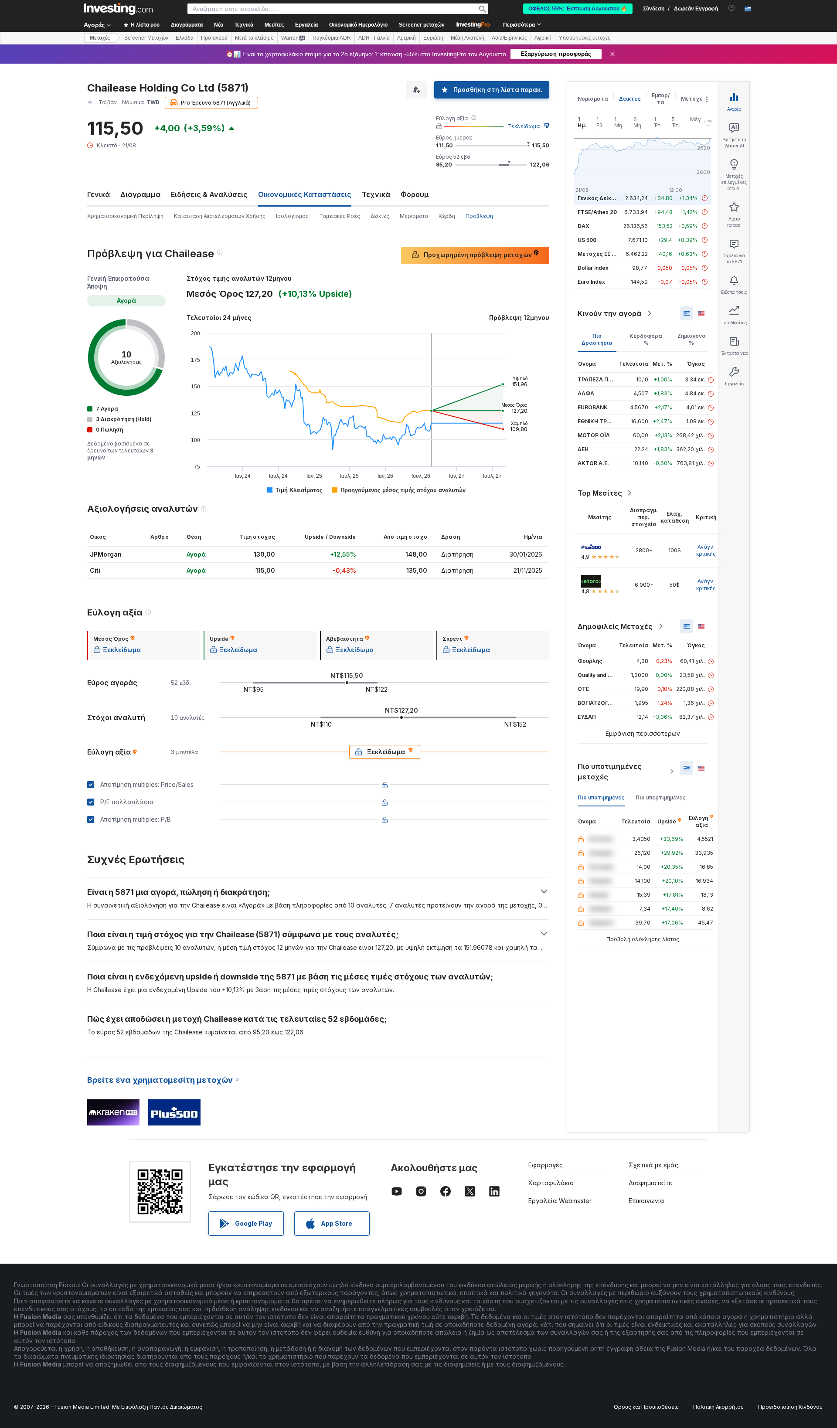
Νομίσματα (593, 98)
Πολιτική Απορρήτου (718, 1407)
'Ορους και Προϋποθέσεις (645, 1407)
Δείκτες (380, 216)
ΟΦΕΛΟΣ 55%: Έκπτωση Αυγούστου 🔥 (577, 9)
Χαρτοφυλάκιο (551, 1183)
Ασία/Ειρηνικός (509, 38)
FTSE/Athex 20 (597, 212)
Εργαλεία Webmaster (560, 1200)
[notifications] (732, 8)
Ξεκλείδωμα (524, 126)
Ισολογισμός (292, 216)
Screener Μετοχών (146, 38)
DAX (583, 226)
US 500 (587, 240)
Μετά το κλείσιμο (254, 38)
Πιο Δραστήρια (597, 339)
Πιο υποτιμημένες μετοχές (610, 771)
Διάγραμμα (140, 194)
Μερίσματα (414, 216)
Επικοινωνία (646, 1200)
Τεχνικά (376, 194)
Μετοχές (693, 98)
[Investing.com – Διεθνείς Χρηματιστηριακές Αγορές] (118, 9)
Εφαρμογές (545, 1165)
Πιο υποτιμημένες (601, 797)
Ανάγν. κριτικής (706, 550)
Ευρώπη (433, 38)
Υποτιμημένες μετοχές (584, 38)
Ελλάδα (185, 38)
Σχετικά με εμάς (653, 1165)
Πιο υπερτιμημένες (661, 797)
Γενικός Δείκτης (599, 198)
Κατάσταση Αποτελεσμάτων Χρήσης (219, 216)
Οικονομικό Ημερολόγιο (358, 25)
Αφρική (542, 38)
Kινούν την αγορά (609, 313)
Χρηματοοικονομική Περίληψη (125, 216)
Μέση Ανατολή (467, 38)
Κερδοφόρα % (645, 339)
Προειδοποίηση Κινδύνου (790, 1407)
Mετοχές (100, 38)
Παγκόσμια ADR (332, 38)
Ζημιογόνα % (691, 339)
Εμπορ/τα (661, 98)
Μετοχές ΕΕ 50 (598, 254)
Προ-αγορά (214, 38)
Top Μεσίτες (600, 493)
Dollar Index (593, 268)
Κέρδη (447, 216)
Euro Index (591, 282)
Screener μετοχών (422, 25)
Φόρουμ (415, 194)
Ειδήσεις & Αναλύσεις (209, 194)
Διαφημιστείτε (650, 1183)
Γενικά (98, 194)
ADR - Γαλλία (374, 38)
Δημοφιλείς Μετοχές (615, 626)
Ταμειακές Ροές (339, 216)
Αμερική (406, 38)
